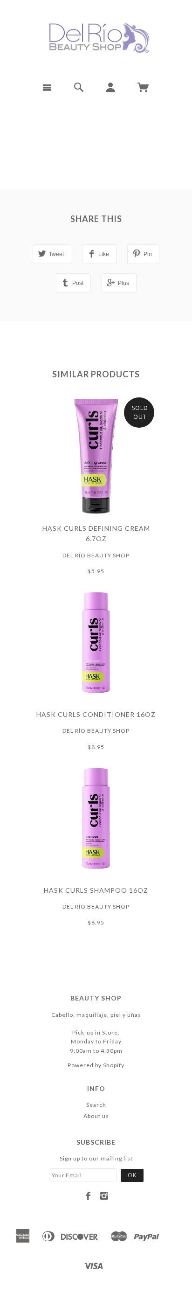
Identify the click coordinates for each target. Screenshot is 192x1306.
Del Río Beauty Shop (96, 555)
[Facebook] (88, 1196)
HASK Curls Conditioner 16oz (96, 714)
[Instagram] (104, 1196)
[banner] (96, 37)
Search (96, 1104)
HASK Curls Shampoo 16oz (96, 890)
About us (96, 1115)
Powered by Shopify (96, 1065)
